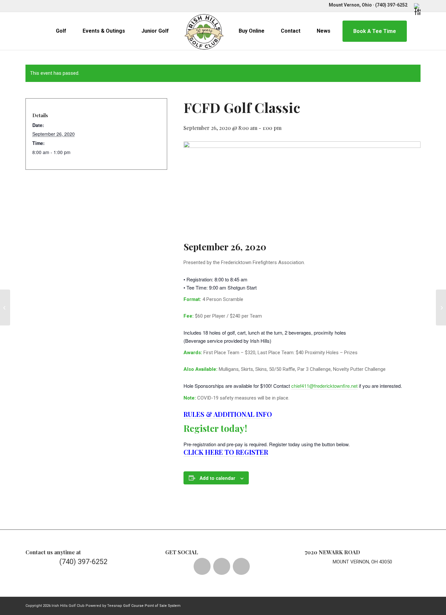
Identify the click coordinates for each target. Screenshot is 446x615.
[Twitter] (221, 566)
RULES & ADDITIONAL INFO (227, 414)
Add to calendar (217, 478)
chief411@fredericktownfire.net (324, 385)
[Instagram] (241, 566)
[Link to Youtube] (56, 5)
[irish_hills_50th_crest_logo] (204, 31)
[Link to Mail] (66, 5)
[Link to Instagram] (47, 5)
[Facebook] (202, 566)
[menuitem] (416, 9)
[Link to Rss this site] (76, 5)
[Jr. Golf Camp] (5, 307)
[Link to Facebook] (27, 5)
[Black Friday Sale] (441, 307)
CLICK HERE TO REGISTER (225, 452)
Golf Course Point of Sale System (152, 606)
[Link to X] (37, 5)
